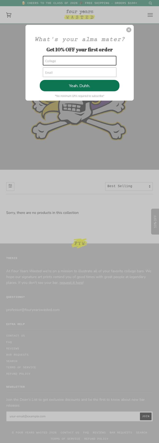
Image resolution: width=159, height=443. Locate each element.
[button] (128, 29)
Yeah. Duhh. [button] (79, 85)
